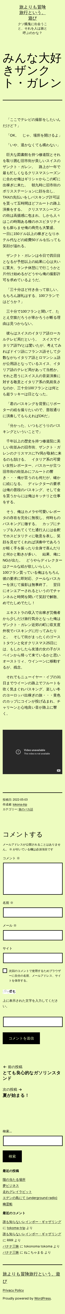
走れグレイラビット (17, 1192)
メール (10, 925)
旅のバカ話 (26, 809)
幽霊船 (7, 1204)
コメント (11, 858)
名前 (8, 903)
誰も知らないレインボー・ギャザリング (32, 1222)
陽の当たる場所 (14, 1179)
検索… (7, 1131)
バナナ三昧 (11, 1246)
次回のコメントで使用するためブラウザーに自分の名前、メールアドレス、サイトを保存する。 (35, 975)
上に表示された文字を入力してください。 (30, 1003)
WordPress (42, 1298)
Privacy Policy (13, 1290)
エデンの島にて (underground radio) (30, 1198)
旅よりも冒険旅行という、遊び (32, 12)
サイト (7, 948)
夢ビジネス (11, 1185)
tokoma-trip (20, 804)
